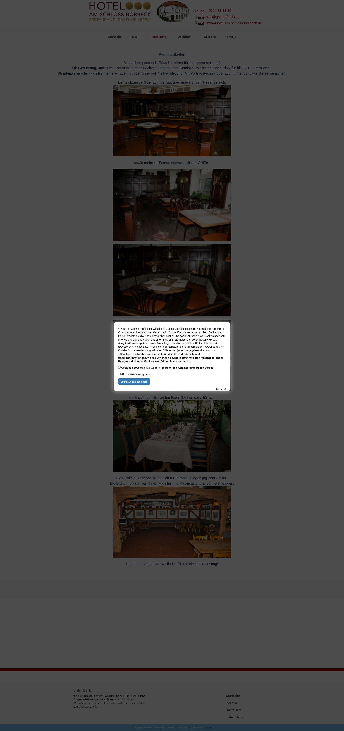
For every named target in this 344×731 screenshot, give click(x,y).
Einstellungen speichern (134, 381)
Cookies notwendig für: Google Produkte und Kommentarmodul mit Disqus (167, 367)
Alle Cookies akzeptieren (136, 374)
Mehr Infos (222, 389)
